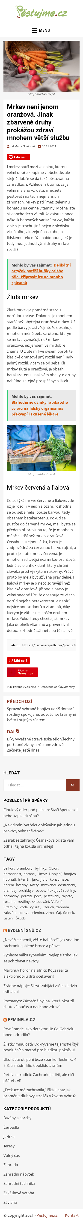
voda (24, 907)
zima (50, 912)
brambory (25, 868)
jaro (35, 879)
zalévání (9, 912)
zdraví (23, 912)
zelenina (37, 912)
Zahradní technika (19, 1183)
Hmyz (42, 873)
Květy (34, 884)
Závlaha (10, 1202)
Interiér (24, 879)
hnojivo (70, 873)
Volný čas (11, 1155)
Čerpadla (11, 1127)
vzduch (48, 907)
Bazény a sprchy (17, 1117)
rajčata (67, 896)
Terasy (9, 1146)
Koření (8, 884)
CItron (53, 868)
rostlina (9, 901)
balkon (8, 868)
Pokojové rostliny (61, 890)
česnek (68, 912)
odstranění (66, 884)
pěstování (51, 896)
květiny (22, 884)
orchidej (9, 890)
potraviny (11, 896)
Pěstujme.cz (47, 1215)
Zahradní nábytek (18, 1174)
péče (38, 896)
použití (26, 896)
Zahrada (10, 1164)
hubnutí (9, 879)
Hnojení (55, 873)
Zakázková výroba (18, 1192)
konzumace (59, 879)
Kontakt (72, 1215)
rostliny (24, 901)
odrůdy (58, 687)
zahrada (62, 907)
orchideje (26, 890)
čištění (8, 918)
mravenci (48, 884)
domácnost (12, 873)
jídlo (44, 879)
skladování (40, 901)
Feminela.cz (22, 1019)
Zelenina (30, 687)
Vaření (56, 901)
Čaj (58, 912)
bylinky (40, 868)
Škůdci (21, 918)
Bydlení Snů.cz (24, 930)
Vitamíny (69, 687)
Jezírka (9, 1136)
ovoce (40, 890)
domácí (29, 873)
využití (35, 907)
